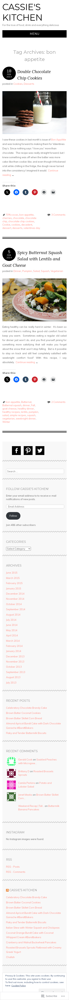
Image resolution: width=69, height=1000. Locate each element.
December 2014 (15, 593)
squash (31, 415)
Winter (6, 421)
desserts (17, 227)
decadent (26, 224)
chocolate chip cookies (21, 221)
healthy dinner (26, 408)
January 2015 (13, 588)
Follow (13, 515)
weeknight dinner (26, 418)
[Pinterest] (28, 450)
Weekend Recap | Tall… (31, 805)
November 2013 (15, 661)
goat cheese (9, 408)
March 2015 (13, 578)
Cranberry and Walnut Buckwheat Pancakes (31, 942)
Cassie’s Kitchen (23, 890)
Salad (36, 271)
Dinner (17, 271)
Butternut (26, 401)
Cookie (6, 224)
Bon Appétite (58, 139)
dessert (6, 227)
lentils (24, 411)
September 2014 (15, 609)
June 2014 (11, 624)
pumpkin (33, 411)
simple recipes (18, 415)
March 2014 (13, 640)
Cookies (18, 83)
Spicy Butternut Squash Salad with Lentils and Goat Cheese (32, 259)
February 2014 (14, 645)
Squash (45, 271)
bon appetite (26, 214)
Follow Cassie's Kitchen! (27, 489)
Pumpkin (27, 271)
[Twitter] (40, 450)
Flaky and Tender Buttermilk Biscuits (26, 733)
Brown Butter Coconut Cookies (23, 712)
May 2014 (11, 630)
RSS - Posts (13, 866)
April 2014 (12, 635)
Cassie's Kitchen (22, 12)
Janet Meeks (25, 794)
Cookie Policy (18, 985)
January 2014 (13, 651)
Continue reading (27, 362)
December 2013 (15, 656)
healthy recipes (11, 411)
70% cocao (12, 214)
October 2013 (14, 666)
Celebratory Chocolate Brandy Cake (26, 707)
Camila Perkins (26, 782)
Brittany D (23, 771)
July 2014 (11, 619)
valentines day (32, 227)
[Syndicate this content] (7, 890)
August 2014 (13, 614)
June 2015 (11, 572)
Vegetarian (57, 271)
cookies (15, 224)
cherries (7, 218)
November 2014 (15, 598)
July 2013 (11, 682)
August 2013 (13, 677)
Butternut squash (12, 405)
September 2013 (15, 672)
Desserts (29, 83)
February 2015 (14, 583)
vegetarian (8, 418)
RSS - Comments (15, 871)
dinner (26, 405)
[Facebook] (16, 450)
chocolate (18, 218)
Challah (10, 957)
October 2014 (14, 604)
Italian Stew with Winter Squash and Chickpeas (33, 927)
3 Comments (58, 214)
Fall (33, 405)
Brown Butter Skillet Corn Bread (24, 718)
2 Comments (58, 401)
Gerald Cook (25, 759)
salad (5, 415)
